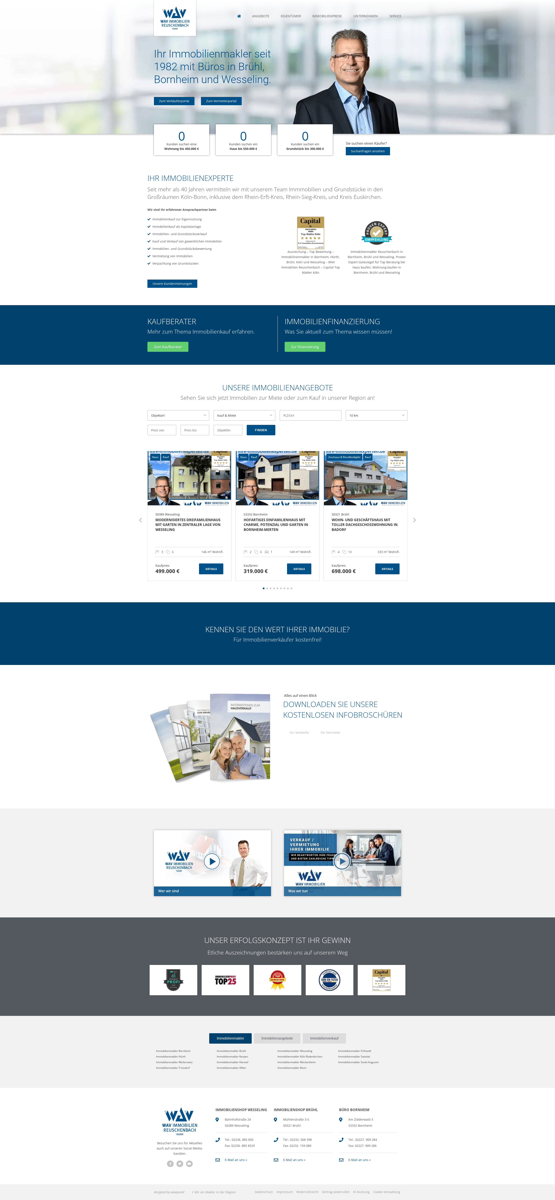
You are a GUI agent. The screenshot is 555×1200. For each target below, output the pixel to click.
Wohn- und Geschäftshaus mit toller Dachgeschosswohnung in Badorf (365, 524)
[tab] (230, 1038)
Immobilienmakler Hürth (171, 1056)
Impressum (284, 1192)
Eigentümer (291, 16)
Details (211, 569)
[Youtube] (189, 1164)
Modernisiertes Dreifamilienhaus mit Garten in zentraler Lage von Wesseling (187, 524)
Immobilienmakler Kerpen (232, 1056)
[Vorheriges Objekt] (140, 520)
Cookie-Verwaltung (386, 1192)
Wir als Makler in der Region (215, 1192)
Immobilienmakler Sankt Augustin (358, 1062)
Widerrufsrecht (307, 1192)
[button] (263, 588)
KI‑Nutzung (361, 1192)
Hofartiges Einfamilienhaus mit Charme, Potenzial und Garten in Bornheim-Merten (276, 524)
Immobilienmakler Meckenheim (297, 1062)
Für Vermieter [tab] (331, 732)
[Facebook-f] (170, 1164)
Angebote (260, 16)
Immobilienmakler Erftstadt (354, 1051)
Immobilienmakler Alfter (231, 1067)
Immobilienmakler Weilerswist (174, 1062)
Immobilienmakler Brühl (231, 1051)
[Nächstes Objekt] (414, 520)
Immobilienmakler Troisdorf (173, 1067)
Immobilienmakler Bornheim (173, 1051)
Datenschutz (264, 1192)
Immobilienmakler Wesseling (295, 1051)
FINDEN (261, 430)
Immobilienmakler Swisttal (354, 1056)
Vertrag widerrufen (336, 1192)
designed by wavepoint (169, 1192)
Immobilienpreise (327, 16)
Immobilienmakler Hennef (232, 1062)
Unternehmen (365, 16)
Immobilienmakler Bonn (292, 1067)
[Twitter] (179, 1164)
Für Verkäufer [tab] (299, 732)
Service (395, 16)
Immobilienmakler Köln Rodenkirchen (300, 1056)
